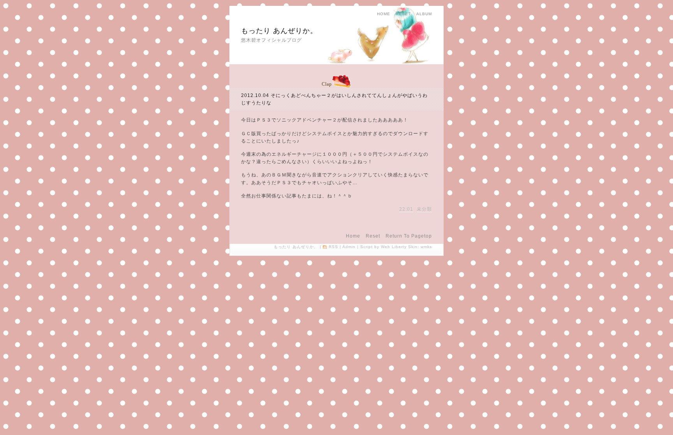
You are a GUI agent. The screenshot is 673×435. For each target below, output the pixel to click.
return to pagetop (409, 236)
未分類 (424, 209)
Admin (349, 247)
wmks (426, 247)
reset (403, 14)
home (383, 14)
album (424, 14)
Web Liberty (394, 247)
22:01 (406, 209)
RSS (333, 247)
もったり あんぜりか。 (279, 31)
